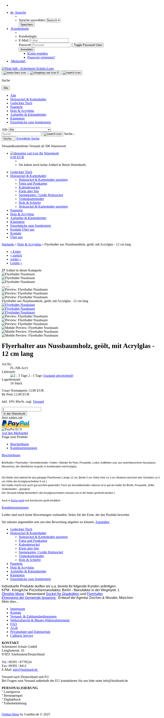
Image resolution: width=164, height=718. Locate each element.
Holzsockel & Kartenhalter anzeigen (43, 179)
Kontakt (16, 229)
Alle (13, 95)
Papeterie (16, 107)
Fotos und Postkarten (33, 183)
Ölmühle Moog (13, 594)
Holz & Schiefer (30, 202)
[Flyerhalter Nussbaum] (18, 305)
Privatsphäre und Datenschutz (30, 632)
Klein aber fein (29, 191)
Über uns (28, 229)
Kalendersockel (29, 187)
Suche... (69, 134)
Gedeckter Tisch (21, 103)
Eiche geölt (17, 500)
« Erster (15, 251)
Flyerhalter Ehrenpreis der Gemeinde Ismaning (52, 596)
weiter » (15, 259)
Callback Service (21, 635)
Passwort (25, 45)
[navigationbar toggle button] (15, 72)
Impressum (17, 609)
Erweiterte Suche (28, 138)
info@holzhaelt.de (25, 669)
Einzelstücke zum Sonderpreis (30, 122)
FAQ (13, 624)
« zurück (16, 255)
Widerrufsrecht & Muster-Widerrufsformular (40, 620)
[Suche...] (52, 134)
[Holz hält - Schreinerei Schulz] (28, 68)
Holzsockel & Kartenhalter (28, 99)
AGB (14, 628)
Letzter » (16, 263)
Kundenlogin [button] (19, 28)
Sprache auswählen (32, 20)
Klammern (17, 118)
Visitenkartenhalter (31, 199)
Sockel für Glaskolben (62, 594)
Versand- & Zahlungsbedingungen (33, 616)
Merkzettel (17, 61)
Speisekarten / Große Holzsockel (41, 195)
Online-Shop (10, 714)
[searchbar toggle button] (71, 72)
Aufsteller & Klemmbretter (28, 114)
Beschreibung (19, 444)
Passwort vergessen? (41, 57)
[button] (18, 12)
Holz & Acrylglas (22, 111)
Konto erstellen (37, 53)
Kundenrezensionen (23, 448)
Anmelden (102, 522)
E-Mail (23, 40)
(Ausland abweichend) (58, 375)
